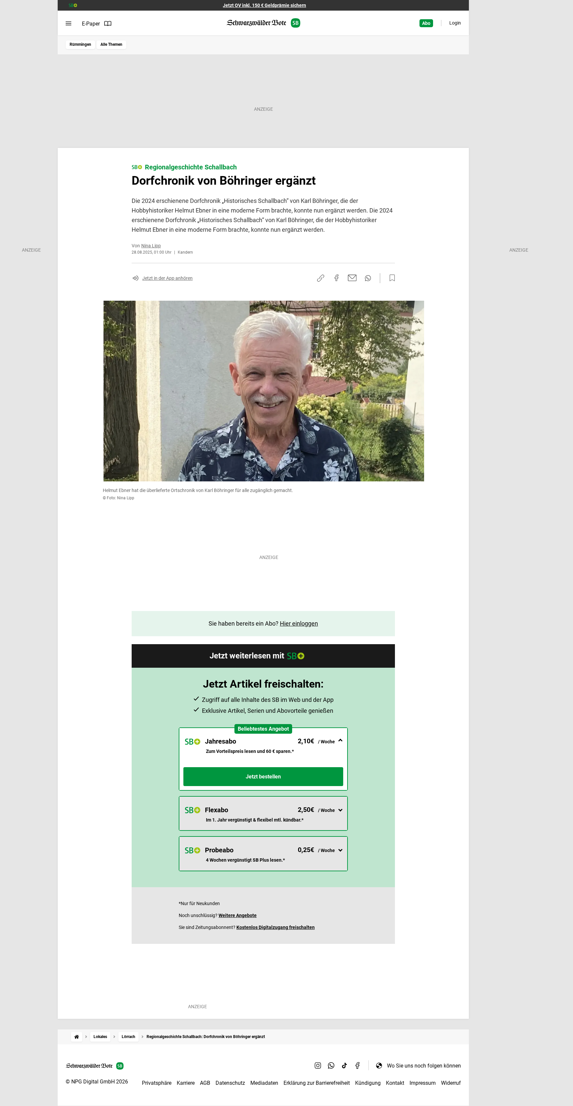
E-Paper (91, 24)
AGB (205, 1083)
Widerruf (451, 1083)
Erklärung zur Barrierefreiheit (317, 1083)
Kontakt (395, 1083)
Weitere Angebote (238, 915)
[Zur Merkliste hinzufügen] (390, 278)
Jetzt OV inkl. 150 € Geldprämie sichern (264, 5)
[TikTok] (344, 1065)
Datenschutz (230, 1083)
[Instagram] (318, 1065)
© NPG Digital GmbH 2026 (97, 1081)
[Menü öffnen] (68, 23)
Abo (426, 23)
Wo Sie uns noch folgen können (424, 1066)
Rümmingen (80, 44)
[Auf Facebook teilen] (336, 277)
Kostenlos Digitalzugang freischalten (275, 927)
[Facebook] (357, 1065)
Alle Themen (111, 44)
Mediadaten (264, 1083)
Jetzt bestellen (263, 776)
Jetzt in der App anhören (167, 278)
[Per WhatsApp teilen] (367, 278)
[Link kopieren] (320, 278)
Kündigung (368, 1083)
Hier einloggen (299, 623)
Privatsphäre (156, 1083)
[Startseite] (76, 1037)
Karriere (186, 1083)
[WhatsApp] (331, 1065)
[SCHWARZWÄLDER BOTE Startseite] (263, 23)
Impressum (423, 1083)
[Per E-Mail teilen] (352, 277)
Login (455, 23)
